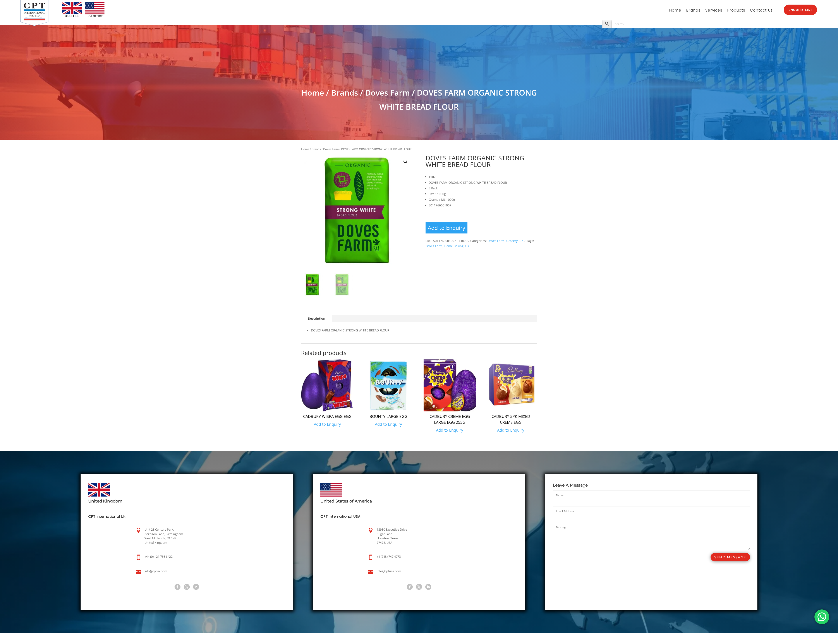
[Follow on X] (187, 587)
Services (713, 11)
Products (736, 11)
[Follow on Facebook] (177, 587)
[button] (405, 162)
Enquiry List (800, 10)
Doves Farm (387, 92)
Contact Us (761, 11)
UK (521, 241)
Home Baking (454, 246)
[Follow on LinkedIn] (196, 587)
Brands (693, 11)
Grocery (512, 241)
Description (316, 318)
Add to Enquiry (446, 227)
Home (675, 11)
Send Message (730, 557)
